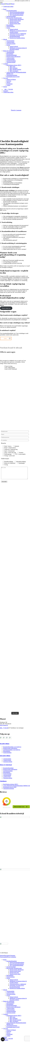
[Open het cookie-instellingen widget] (3, 1039)
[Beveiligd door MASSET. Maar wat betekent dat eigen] (15, 513)
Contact (8, 1035)
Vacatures (5, 1040)
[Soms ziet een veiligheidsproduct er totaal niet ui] (5, 567)
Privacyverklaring (11, 957)
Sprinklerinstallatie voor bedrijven (11, 749)
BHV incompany (14, 1021)
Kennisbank (9, 1034)
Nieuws (8, 1032)
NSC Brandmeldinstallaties (16, 965)
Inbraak (5, 989)
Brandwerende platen (15, 974)
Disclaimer (7, 955)
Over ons (5, 1028)
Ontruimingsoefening (8, 788)
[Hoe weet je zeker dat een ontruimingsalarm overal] (5, 519)
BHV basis (12, 1017)
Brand (4, 959)
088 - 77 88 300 (4, 728)
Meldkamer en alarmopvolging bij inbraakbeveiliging (18, 999)
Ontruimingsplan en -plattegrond (18, 984)
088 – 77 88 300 (8, 1038)
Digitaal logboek (14, 979)
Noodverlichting (7, 752)
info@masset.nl (4, 725)
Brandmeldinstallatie (8, 768)
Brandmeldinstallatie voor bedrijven (12, 747)
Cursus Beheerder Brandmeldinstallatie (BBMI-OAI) (16, 785)
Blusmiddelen (6, 751)
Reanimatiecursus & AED (9, 787)
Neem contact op (6, 308)
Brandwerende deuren (15, 971)
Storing (5, 1037)
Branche (3, 443)
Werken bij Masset (11, 1030)
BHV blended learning (15, 1020)
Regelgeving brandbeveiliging (17, 988)
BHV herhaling (13, 1018)
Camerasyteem (7, 776)
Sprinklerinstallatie (8, 771)
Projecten (8, 1031)
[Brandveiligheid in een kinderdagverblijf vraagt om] (5, 670)
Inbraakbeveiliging (5, 755)
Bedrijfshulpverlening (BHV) (10, 784)
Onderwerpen (5, 458)
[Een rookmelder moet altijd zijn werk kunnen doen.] (25, 513)
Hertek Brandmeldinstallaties (17, 962)
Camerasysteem (7, 760)
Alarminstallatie (7, 758)
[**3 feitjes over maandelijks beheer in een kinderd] (25, 590)
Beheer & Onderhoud (6, 764)
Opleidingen (3, 781)
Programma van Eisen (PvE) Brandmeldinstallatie (17, 986)
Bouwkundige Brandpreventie (14, 968)
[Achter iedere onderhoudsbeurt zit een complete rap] (15, 582)
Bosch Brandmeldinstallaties (17, 964)
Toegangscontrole (7, 761)
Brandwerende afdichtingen (10, 748)
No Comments (17, 110)
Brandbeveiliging (15, 99)
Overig (8, 978)
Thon (12, 110)
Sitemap (2, 955)
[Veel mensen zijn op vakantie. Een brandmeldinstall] (15, 656)
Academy (5, 1014)
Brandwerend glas (14, 972)
